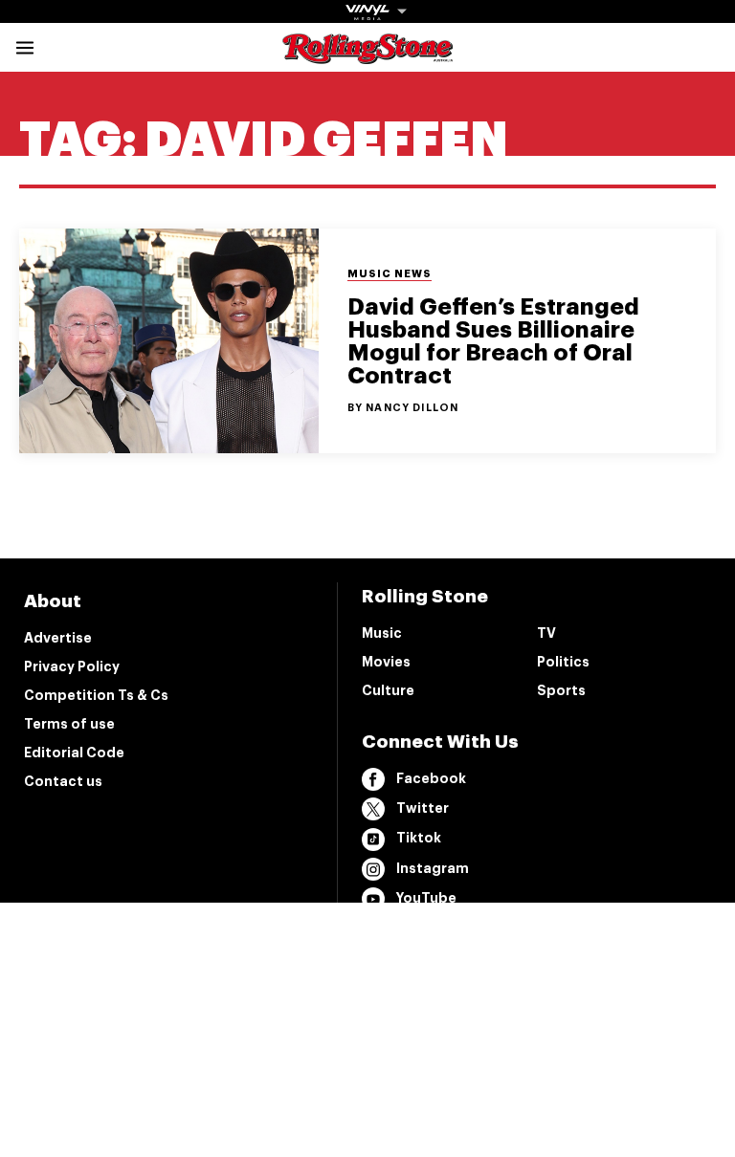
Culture (388, 690)
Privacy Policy (72, 666)
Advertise (58, 637)
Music (382, 633)
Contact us (63, 781)
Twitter (422, 808)
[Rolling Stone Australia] (367, 55)
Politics (563, 661)
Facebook (431, 778)
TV (546, 633)
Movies (386, 661)
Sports (561, 690)
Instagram (432, 868)
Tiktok (418, 837)
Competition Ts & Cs (96, 695)
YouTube (426, 898)
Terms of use (69, 724)
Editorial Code (74, 752)
